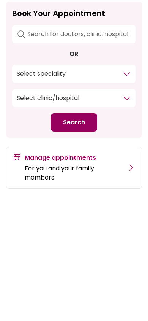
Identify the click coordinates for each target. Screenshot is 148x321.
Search (74, 122)
